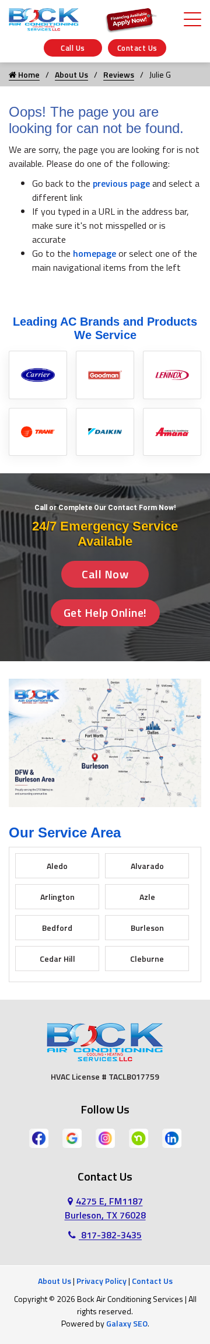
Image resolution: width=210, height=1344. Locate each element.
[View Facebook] (38, 1137)
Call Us (73, 48)
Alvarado (147, 866)
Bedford (57, 927)
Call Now (105, 574)
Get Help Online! (105, 612)
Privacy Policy (101, 1281)
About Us (71, 74)
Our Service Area (65, 832)
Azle (147, 897)
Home (28, 74)
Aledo (57, 866)
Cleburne (147, 958)
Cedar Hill (57, 958)
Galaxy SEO (127, 1323)
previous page (121, 183)
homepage (94, 253)
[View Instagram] (105, 1137)
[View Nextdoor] (138, 1137)
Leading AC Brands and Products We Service (105, 328)
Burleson (147, 927)
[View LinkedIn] (171, 1137)
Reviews (118, 74)
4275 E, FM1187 (105, 1208)
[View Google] (72, 1137)
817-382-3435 (110, 1235)
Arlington (57, 897)
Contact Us (137, 48)
